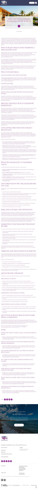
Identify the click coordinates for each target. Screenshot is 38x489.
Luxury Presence (16, 485)
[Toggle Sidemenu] (36, 3)
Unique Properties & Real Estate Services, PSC (10, 326)
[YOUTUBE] (9, 461)
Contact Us (32, 3)
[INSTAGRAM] (4, 461)
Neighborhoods (22, 469)
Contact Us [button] (21, 470)
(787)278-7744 (3, 450)
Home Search (21, 467)
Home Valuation (22, 468)
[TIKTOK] (6, 461)
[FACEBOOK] (2, 461)
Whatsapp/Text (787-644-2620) (6, 453)
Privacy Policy (34, 485)
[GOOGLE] (11, 461)
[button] (19, 425)
